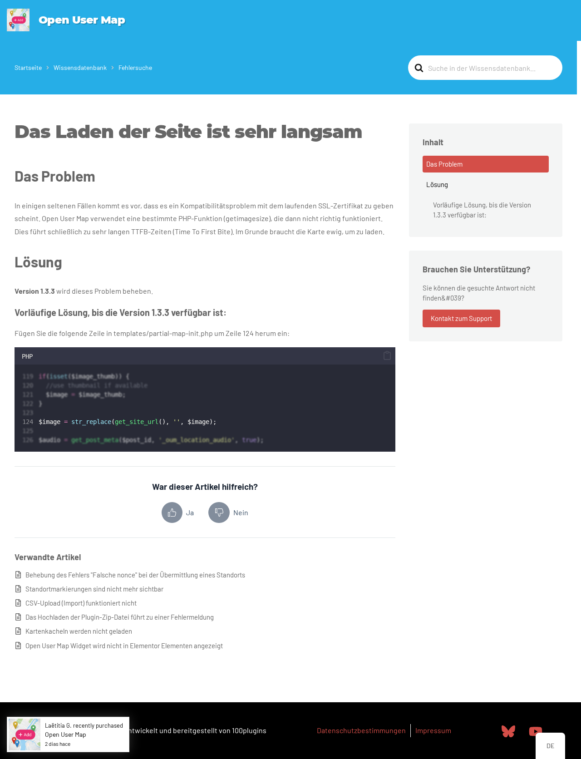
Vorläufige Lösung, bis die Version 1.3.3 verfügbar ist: (482, 210)
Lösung (437, 184)
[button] (387, 355)
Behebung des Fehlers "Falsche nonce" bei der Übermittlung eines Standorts (135, 575)
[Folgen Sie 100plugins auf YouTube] (535, 730)
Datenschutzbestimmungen (361, 730)
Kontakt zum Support (461, 318)
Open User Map (82, 19)
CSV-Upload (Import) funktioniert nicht (81, 603)
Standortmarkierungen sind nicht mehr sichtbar (94, 589)
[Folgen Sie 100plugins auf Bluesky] (508, 730)
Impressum (433, 730)
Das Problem (444, 164)
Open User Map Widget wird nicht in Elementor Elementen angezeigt (124, 645)
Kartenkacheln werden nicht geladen (78, 631)
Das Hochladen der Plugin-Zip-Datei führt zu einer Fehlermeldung (119, 617)
